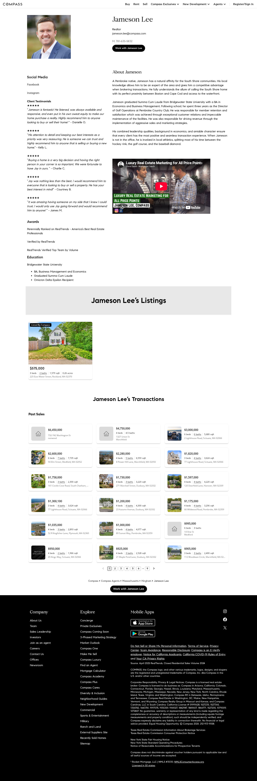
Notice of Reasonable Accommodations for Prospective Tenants (165, 745)
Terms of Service (198, 646)
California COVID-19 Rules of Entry (204, 654)
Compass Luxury (90, 659)
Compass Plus (88, 682)
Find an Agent (89, 665)
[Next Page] (154, 569)
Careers (35, 648)
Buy (127, 4)
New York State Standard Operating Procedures (156, 742)
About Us (35, 620)
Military (84, 721)
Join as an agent (40, 642)
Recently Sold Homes (93, 738)
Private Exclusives (91, 626)
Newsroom (36, 665)
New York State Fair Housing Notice (150, 739)
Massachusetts (130, 580)
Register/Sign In (243, 4)
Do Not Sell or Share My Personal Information (158, 646)
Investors (35, 637)
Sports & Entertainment (94, 715)
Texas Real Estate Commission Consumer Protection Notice (163, 733)
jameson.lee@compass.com (129, 33)
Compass (93, 580)
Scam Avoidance (150, 650)
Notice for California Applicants (162, 654)
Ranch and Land (90, 726)
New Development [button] (194, 4)
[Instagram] (225, 610)
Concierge (86, 620)
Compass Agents (110, 580)
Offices (34, 659)
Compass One (89, 648)
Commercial (87, 710)
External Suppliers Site (94, 732)
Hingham (146, 580)
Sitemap (85, 743)
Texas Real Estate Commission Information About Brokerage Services (168, 730)
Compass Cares (90, 687)
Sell (145, 4)
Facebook (33, 84)
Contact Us (37, 654)
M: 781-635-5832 (122, 41)
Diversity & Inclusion (92, 693)
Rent (136, 4)
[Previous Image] (32, 343)
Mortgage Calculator (93, 670)
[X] (225, 627)
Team (33, 626)
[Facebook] (225, 619)
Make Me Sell (88, 654)
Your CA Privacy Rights (150, 658)
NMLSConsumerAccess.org (189, 761)
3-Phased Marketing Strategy (98, 637)
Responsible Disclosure (176, 650)
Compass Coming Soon (94, 631)
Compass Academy (92, 676)
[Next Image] (88, 343)
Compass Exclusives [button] (163, 4)
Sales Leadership (40, 631)
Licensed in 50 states (143, 765)
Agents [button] (218, 4)
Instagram (33, 93)
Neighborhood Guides (93, 698)
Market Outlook (90, 642)
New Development (91, 704)
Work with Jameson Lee (128, 48)
